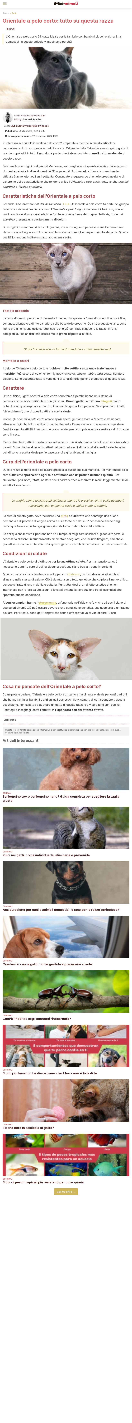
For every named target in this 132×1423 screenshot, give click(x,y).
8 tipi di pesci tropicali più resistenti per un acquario (43, 1182)
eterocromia (47, 602)
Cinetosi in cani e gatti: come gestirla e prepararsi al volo (47, 964)
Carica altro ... (66, 1191)
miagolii (106, 401)
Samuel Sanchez (32, 119)
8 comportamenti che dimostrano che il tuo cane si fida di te (50, 1073)
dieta (64, 516)
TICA (66, 204)
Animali (7, 793)
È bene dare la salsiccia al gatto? (28, 1128)
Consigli (8, 852)
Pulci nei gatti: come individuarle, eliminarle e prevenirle (46, 855)
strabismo (73, 574)
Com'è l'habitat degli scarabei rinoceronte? (37, 1019)
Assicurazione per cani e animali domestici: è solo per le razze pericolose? (61, 910)
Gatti (14, 13)
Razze (6, 13)
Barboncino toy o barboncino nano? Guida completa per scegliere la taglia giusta (61, 799)
